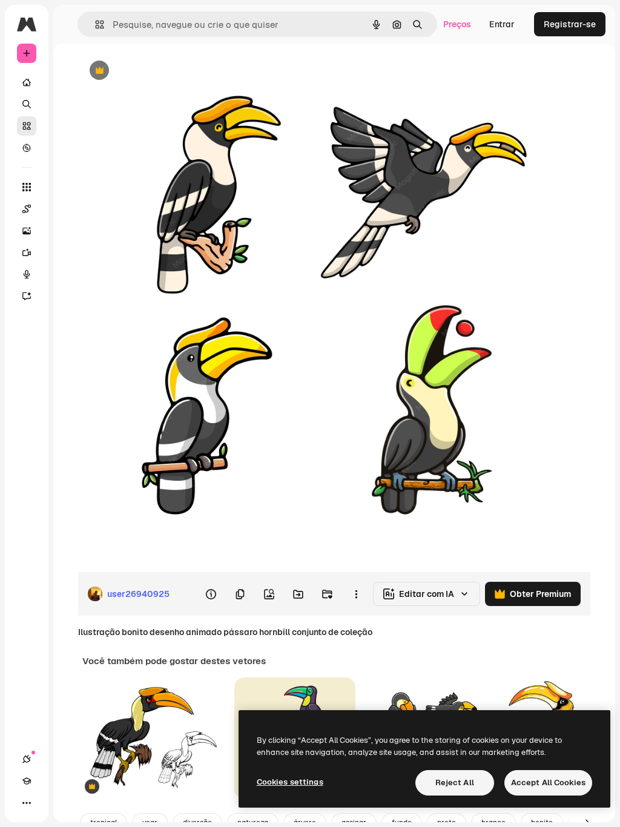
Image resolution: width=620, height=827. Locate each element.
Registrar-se (570, 24)
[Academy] (26, 781)
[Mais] (26, 802)
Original (155, 71)
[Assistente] (26, 296)
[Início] (26, 82)
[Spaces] (26, 209)
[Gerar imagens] (26, 230)
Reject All (454, 782)
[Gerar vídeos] (26, 252)
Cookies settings (290, 782)
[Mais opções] (356, 594)
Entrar (502, 24)
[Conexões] (26, 759)
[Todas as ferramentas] (26, 187)
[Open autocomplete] (94, 24)
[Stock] (26, 126)
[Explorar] (26, 147)
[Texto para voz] (26, 274)
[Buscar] (26, 104)
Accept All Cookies (548, 782)
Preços (457, 24)
